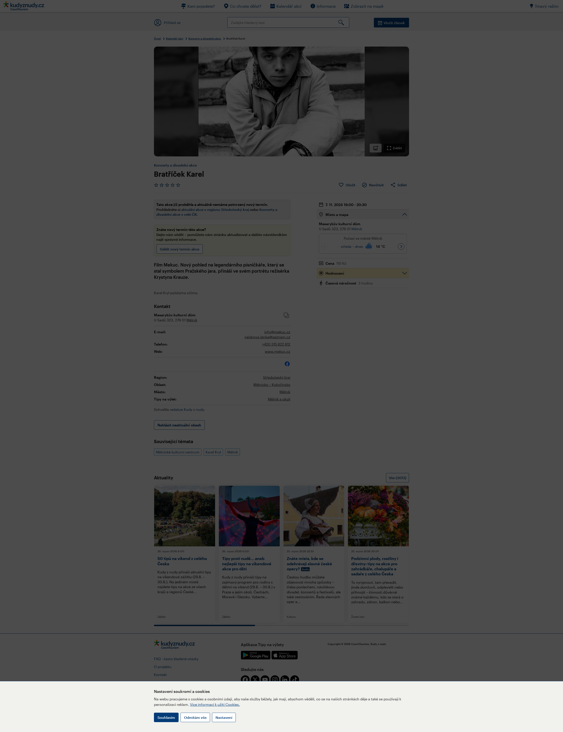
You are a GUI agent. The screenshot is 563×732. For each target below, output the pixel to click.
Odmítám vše (195, 717)
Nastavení (224, 717)
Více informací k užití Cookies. (215, 704)
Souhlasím (166, 717)
